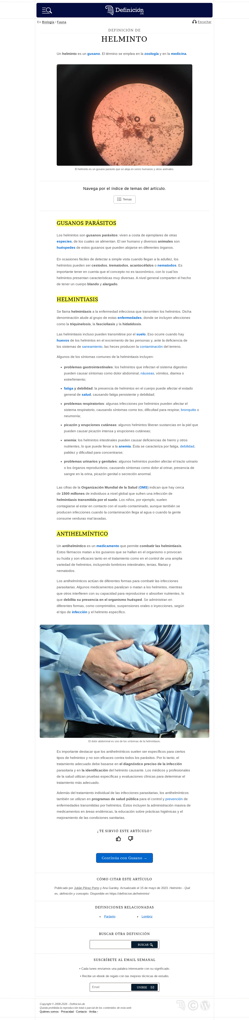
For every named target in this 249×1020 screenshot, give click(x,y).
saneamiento (92, 346)
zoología (151, 54)
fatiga (68, 388)
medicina (178, 54)
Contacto (81, 1011)
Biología (48, 22)
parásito (109, 916)
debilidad (187, 446)
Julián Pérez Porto (86, 888)
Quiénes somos (49, 1011)
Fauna (61, 22)
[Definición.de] (124, 10)
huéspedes (66, 247)
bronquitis (188, 410)
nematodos (166, 265)
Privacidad (67, 1011)
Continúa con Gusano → (124, 858)
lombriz (147, 916)
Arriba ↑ (93, 1011)
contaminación (151, 346)
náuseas (147, 373)
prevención (174, 799)
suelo (141, 334)
